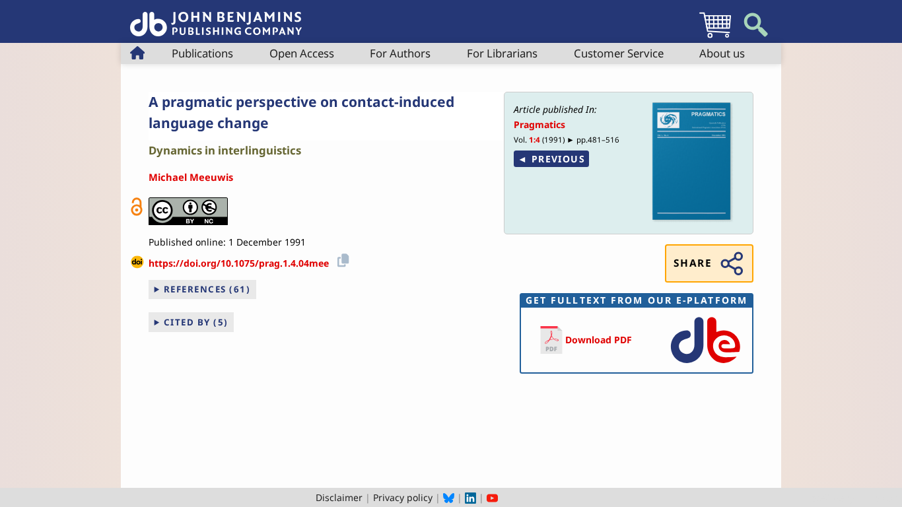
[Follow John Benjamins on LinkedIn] (470, 497)
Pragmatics (539, 124)
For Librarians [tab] (502, 53)
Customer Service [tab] (619, 53)
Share (693, 263)
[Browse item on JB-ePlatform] (705, 364)
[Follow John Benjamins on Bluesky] (448, 497)
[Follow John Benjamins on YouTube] (492, 497)
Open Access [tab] (301, 53)
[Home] (216, 17)
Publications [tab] (202, 53)
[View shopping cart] (715, 37)
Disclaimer (339, 497)
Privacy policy (403, 497)
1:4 (534, 140)
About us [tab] (722, 53)
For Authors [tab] (400, 53)
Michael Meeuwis (191, 177)
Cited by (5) (196, 322)
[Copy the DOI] (341, 258)
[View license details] (188, 211)
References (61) (207, 289)
